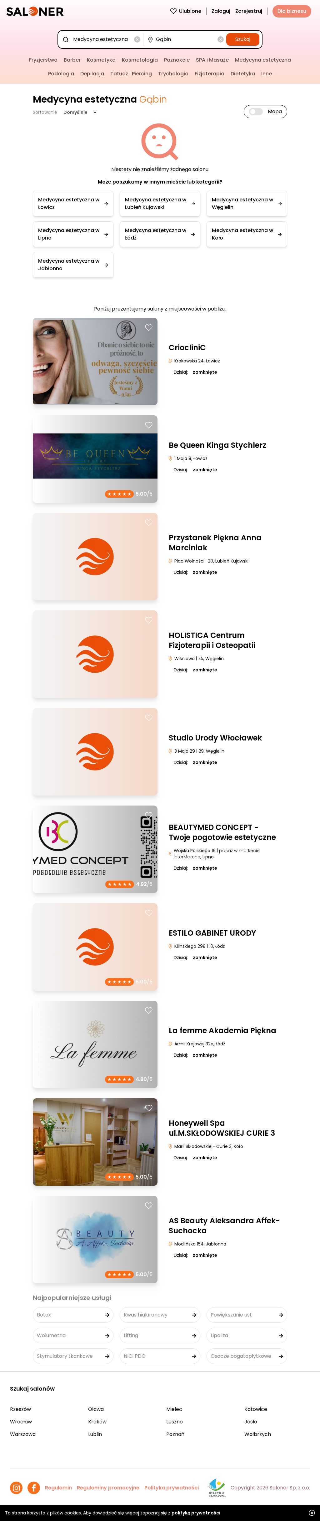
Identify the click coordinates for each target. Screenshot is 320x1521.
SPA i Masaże (212, 59)
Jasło (250, 1421)
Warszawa (23, 1434)
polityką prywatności (196, 1513)
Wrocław (21, 1421)
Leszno (174, 1421)
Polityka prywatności (171, 1487)
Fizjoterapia (209, 73)
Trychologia (173, 73)
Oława (96, 1409)
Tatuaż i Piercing (131, 73)
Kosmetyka (101, 59)
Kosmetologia (140, 59)
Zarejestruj (248, 11)
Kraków (97, 1421)
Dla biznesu (292, 11)
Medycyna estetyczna (263, 59)
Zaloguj (221, 11)
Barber (72, 59)
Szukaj (242, 39)
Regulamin (58, 1487)
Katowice (255, 1409)
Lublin (95, 1434)
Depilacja (92, 73)
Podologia (61, 73)
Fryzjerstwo (43, 59)
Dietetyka (243, 73)
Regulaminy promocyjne (108, 1487)
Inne (266, 73)
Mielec (174, 1409)
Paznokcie (177, 59)
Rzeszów (20, 1409)
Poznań (175, 1434)
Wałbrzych (257, 1434)
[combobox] (102, 39)
